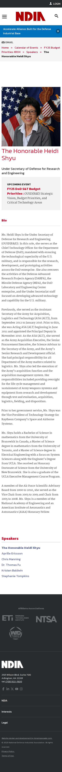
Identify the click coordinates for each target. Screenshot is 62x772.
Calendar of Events (26, 47)
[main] (31, 327)
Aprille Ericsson (12, 553)
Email (9, 42)
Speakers (32, 52)
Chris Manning (11, 559)
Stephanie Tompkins (15, 576)
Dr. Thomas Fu (11, 564)
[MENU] (4, 16)
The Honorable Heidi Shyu (25, 54)
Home (5, 47)
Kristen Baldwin (12, 570)
